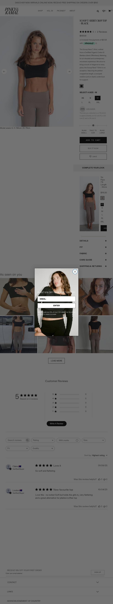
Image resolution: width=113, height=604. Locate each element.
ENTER (56, 305)
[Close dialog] (75, 271)
